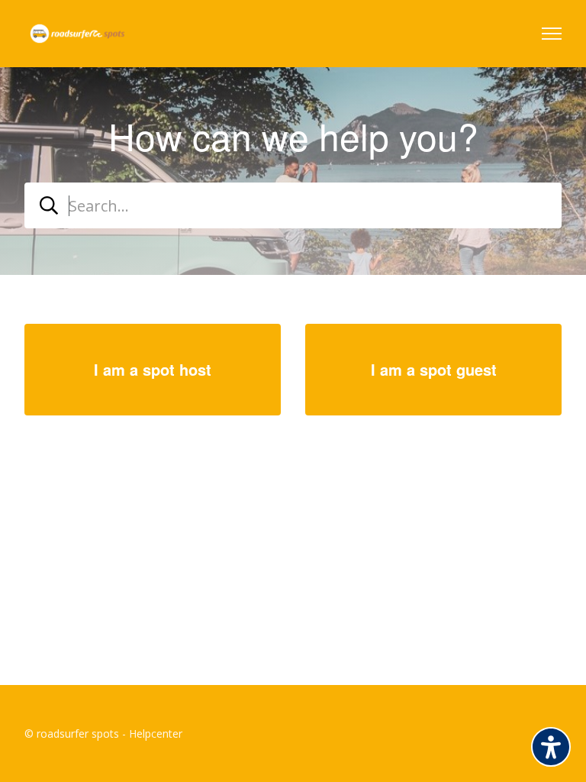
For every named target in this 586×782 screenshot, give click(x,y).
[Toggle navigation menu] (552, 34)
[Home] (77, 33)
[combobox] (293, 205)
